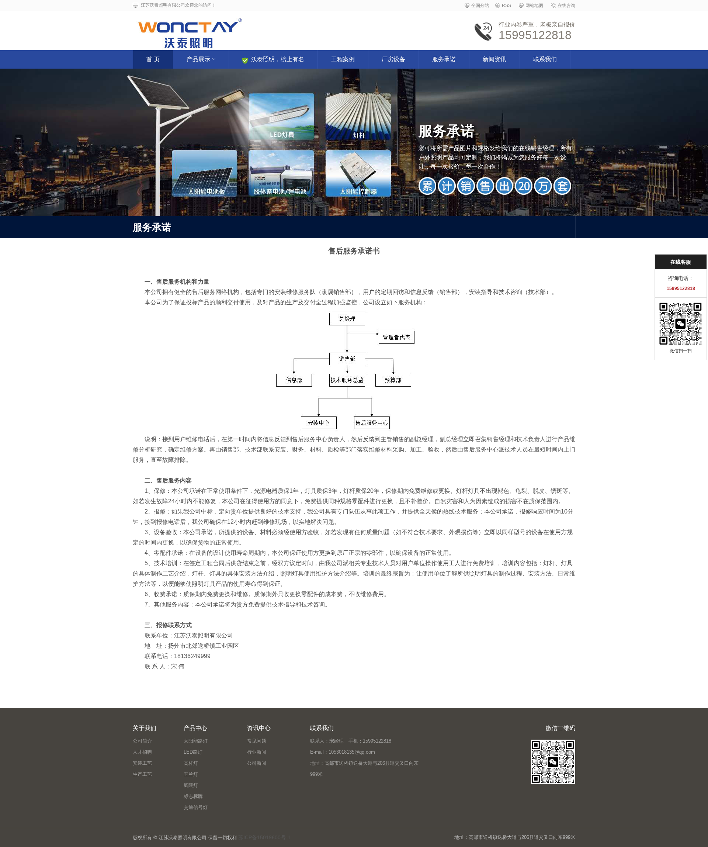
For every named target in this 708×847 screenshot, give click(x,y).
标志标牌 (193, 796)
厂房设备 (393, 59)
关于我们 (144, 728)
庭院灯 (191, 785)
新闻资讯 (494, 59)
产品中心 (195, 728)
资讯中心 (259, 728)
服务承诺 (444, 59)
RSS (506, 5)
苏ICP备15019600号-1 (264, 837)
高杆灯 (191, 763)
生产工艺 (142, 774)
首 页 (153, 59)
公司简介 (142, 741)
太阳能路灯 (196, 741)
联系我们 (545, 59)
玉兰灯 (191, 774)
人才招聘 (142, 752)
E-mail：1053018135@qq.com (342, 752)
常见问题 (256, 741)
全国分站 (480, 5)
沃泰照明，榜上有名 (277, 59)
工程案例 (343, 59)
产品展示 (198, 59)
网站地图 (534, 5)
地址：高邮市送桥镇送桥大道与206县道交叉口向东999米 (364, 768)
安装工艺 (142, 763)
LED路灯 (193, 752)
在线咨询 (566, 5)
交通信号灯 (196, 807)
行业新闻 (256, 752)
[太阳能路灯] (263, 28)
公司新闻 (256, 763)
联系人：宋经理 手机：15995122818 (350, 741)
